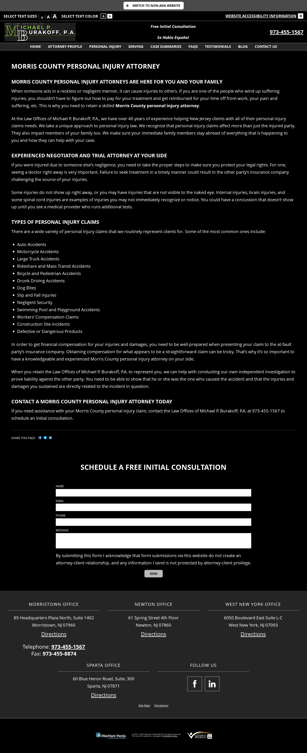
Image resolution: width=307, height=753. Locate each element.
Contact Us (266, 46)
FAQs (193, 46)
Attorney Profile (65, 46)
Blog (243, 46)
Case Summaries (165, 46)
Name (60, 486)
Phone (61, 515)
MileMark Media (170, 736)
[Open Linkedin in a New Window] (212, 684)
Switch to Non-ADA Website (156, 5)
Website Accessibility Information (260, 15)
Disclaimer (161, 705)
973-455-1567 (286, 32)
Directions (53, 634)
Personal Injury (105, 46)
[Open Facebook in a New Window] (194, 684)
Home (35, 46)
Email (60, 501)
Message (62, 530)
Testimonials (218, 46)
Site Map (144, 705)
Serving (135, 46)
